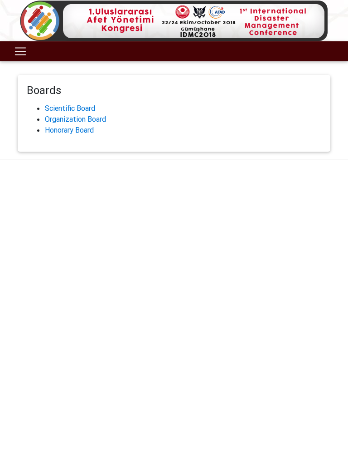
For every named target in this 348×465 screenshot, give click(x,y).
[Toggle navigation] (20, 51)
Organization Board (75, 119)
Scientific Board (70, 108)
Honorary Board (69, 129)
